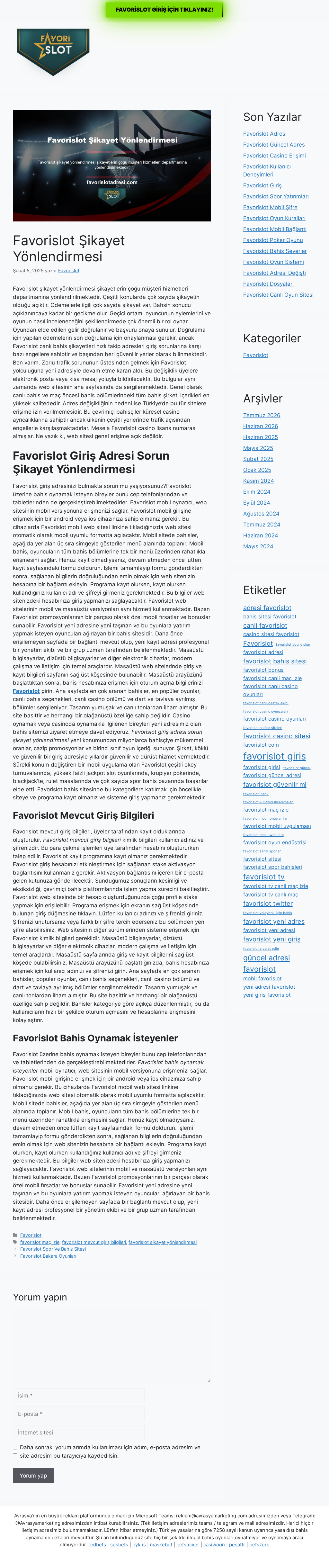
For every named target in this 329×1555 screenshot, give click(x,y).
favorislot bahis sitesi (275, 661)
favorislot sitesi (262, 859)
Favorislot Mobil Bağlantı (275, 229)
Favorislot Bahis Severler (275, 251)
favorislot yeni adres (274, 921)
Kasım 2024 (258, 481)
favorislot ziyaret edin (261, 949)
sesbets (119, 1545)
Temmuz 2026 (261, 415)
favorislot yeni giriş (271, 939)
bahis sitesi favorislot (270, 616)
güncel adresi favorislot (266, 963)
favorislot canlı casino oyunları (270, 690)
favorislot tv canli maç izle (275, 886)
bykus (139, 1545)
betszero (259, 1545)
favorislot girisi (261, 767)
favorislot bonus (263, 670)
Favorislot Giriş (262, 185)
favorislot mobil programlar (265, 818)
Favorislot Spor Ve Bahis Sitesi (53, 1249)
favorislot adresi (263, 652)
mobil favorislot (262, 978)
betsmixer (187, 1545)
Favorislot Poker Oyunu (273, 240)
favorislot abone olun (293, 645)
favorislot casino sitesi (276, 736)
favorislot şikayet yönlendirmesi (163, 1242)
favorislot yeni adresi (269, 930)
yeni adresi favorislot (269, 987)
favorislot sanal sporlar (262, 851)
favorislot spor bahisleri (272, 867)
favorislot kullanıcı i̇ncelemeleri (268, 802)
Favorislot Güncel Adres (274, 144)
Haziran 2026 (260, 426)
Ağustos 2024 (261, 513)
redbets (97, 1545)
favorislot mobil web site (263, 835)
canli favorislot (265, 625)
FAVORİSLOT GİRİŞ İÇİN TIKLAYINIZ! (164, 9)
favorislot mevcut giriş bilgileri (94, 1242)
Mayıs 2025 (258, 448)
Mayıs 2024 (258, 546)
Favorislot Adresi (265, 133)
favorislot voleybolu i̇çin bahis (267, 913)
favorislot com (261, 745)
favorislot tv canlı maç (270, 894)
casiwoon (214, 1545)
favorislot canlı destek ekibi (266, 703)
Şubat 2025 (258, 459)
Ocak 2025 (257, 470)
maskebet (161, 1545)
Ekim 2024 (257, 492)
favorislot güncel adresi (272, 775)
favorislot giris (274, 756)
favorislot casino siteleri (262, 728)
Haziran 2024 (260, 535)
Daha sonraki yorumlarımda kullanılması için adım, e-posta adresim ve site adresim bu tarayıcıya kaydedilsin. (110, 1451)
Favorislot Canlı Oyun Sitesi (278, 295)
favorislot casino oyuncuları (265, 711)
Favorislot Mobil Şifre (270, 207)
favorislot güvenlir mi (275, 784)
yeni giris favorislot (267, 995)
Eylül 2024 (256, 502)
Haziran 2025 (260, 437)
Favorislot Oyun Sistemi (273, 262)
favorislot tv (264, 876)
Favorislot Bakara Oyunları (48, 1256)
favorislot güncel (297, 768)
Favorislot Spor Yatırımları (276, 196)
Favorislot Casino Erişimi (274, 155)
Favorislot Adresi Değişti (274, 273)
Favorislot (30, 1235)
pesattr (237, 1545)
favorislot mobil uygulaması (277, 826)
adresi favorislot (267, 608)
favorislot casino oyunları (274, 718)
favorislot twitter (268, 903)
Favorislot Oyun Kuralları (274, 218)
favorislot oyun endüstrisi (275, 842)
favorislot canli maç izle (272, 678)
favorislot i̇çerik (256, 794)
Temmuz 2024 (261, 524)
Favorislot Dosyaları (268, 284)
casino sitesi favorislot (271, 634)
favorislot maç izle (39, 1242)
